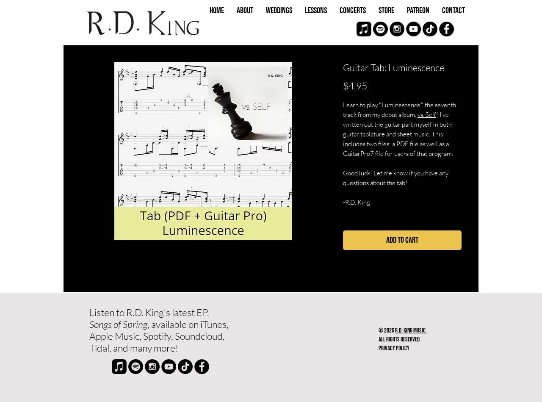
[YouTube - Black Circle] (413, 29)
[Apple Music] (364, 29)
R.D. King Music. (411, 331)
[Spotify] (380, 29)
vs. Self (427, 115)
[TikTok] (430, 29)
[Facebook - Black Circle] (446, 29)
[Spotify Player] (303, 335)
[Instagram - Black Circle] (397, 29)
